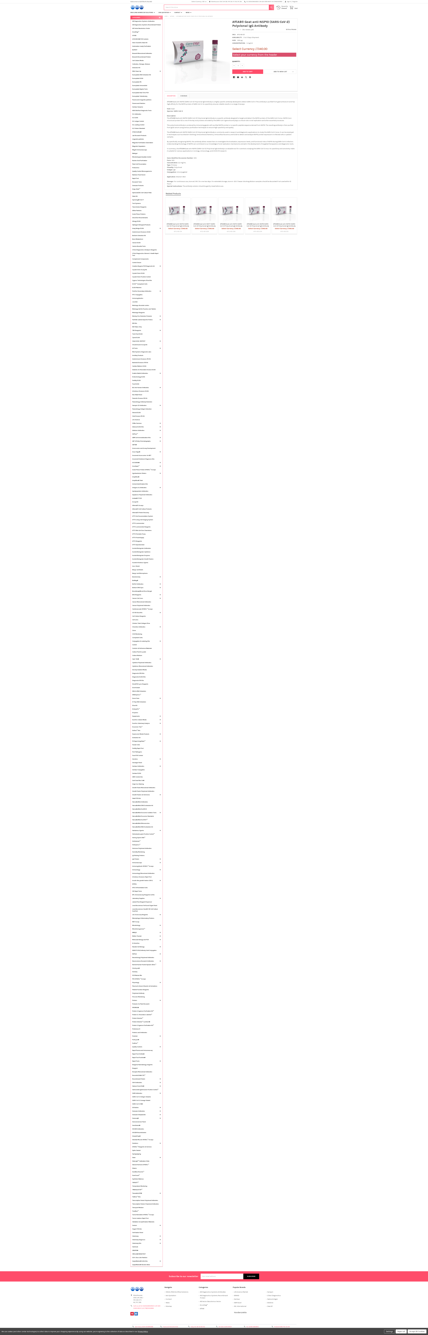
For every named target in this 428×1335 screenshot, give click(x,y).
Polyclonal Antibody (138, 993)
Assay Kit (135, 502)
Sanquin (270, 1292)
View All (270, 1306)
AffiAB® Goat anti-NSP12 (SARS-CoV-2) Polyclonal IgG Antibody (284, 225)
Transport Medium (138, 1207)
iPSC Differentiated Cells (140, 887)
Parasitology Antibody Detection (142, 402)
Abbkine (270, 1303)
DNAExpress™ (136, 695)
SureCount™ (136, 1175)
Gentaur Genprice (137, 107)
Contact (177, 12)
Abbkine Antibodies (138, 430)
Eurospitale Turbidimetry (139, 96)
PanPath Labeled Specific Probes (142, 319)
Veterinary (135, 1236)
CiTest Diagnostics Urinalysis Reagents (144, 250)
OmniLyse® (136, 968)
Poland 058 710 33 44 (282, 1327)
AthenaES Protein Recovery (140, 512)
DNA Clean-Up (136, 71)
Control (134, 645)
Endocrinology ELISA (138, 377)
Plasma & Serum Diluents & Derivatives (144, 986)
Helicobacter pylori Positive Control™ (143, 834)
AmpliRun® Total (137, 480)
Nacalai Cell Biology (138, 947)
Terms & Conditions (151, 1322)
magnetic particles (138, 139)
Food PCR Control (137, 755)
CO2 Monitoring (137, 634)
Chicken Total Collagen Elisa (141, 623)
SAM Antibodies (137, 1093)
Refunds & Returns (235, 1322)
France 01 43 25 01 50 (170, 1327)
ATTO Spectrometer (138, 544)
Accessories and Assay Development (143, 448)
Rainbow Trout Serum (138, 175)
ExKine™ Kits (136, 730)
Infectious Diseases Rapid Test (142, 877)
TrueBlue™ (135, 1211)
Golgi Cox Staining (138, 784)
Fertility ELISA (136, 380)
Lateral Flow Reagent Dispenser (142, 902)
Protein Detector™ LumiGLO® (141, 1022)
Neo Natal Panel (137, 394)
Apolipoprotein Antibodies (140, 491)
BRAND (236, 1295)
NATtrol (134, 954)
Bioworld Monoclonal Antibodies (142, 53)
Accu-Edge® (136, 452)
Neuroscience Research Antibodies (143, 961)
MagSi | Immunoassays (139, 150)
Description (171, 96)
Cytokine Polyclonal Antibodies (141, 662)
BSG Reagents (136, 595)
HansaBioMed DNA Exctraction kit (142, 805)
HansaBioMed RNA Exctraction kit (142, 827)
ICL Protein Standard (138, 128)
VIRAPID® (135, 1250)
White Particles (137, 210)
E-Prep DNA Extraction (139, 702)
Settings (389, 1331)
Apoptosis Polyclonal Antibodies (142, 494)
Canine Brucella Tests (139, 246)
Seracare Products (138, 185)
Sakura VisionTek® (138, 1086)
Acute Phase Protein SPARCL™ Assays (144, 469)
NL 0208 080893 (252, 1327)
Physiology (135, 982)
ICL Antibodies (136, 114)
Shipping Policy (193, 1322)
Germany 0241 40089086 (144, 1327)
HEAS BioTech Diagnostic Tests (142, 110)
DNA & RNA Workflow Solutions (141, 12)
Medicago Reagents (138, 312)
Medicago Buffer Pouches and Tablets (144, 309)
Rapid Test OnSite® (138, 1054)
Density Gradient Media (139, 670)
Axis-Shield (136, 566)
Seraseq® (135, 1118)
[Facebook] (234, 77)
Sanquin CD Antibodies (139, 405)
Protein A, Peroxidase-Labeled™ (142, 1014)
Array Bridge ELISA (138, 228)
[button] (280, 71)
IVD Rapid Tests (137, 891)
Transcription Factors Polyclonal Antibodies (145, 1204)
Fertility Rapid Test (138, 748)
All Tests (135, 348)
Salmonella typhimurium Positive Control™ (145, 1089)
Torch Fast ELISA (137, 334)
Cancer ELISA (136, 242)
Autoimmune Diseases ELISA (141, 232)
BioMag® (135, 580)
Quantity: (236, 61)
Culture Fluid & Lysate (139, 652)
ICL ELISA (135, 117)
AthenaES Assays (137, 505)
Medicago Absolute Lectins (140, 305)
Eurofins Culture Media (139, 720)
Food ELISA (135, 384)
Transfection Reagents (139, 207)
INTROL (134, 884)
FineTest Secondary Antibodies (141, 291)
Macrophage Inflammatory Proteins (143, 918)
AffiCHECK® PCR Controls (140, 39)
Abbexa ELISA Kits (138, 427)
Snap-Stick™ (136, 189)
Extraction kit (136, 737)
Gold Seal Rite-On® (138, 780)
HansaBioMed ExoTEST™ (140, 820)
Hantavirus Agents (138, 830)
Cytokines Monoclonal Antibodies (142, 666)
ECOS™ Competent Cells (139, 284)
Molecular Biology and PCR (140, 939)
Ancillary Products (137, 355)
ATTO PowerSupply (138, 537)
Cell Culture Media (138, 60)
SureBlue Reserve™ (138, 1172)
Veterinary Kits (136, 1243)
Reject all (401, 1331)
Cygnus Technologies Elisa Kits (142, 280)
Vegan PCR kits (137, 1229)
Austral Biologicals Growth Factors (142, 559)
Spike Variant (136, 1150)
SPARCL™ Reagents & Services (142, 1147)
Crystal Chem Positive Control (141, 277)
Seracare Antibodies (138, 1111)
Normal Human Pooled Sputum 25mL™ (144, 964)
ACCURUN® (136, 462)
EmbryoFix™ (136, 709)
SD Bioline (135, 1107)
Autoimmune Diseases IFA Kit (141, 359)
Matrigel (134, 153)
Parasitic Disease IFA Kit (139, 398)
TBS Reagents (136, 330)
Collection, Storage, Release (141, 64)
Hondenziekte (240, 1312)
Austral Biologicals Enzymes (141, 555)
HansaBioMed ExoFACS (139, 809)
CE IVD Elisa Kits (137, 612)
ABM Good (237, 1303)
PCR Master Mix (137, 975)
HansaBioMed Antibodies (140, 802)
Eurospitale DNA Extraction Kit (141, 75)
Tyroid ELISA (136, 337)
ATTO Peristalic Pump (139, 534)
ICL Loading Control (138, 125)
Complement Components (140, 259)
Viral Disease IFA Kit (138, 416)
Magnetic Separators (138, 146)
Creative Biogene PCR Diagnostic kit (143, 266)
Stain (134, 1157)
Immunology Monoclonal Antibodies (143, 873)
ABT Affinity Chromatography (141, 441)
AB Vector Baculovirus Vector (141, 28)
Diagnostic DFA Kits (138, 673)
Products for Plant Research (140, 1004)
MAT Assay (135, 922)
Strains (134, 1168)
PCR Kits (135, 972)
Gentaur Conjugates (138, 770)
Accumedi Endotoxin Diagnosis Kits (143, 459)
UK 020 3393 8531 (225, 1327)
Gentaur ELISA (136, 773)
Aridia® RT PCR (137, 498)
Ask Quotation (163, 12)
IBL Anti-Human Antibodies (140, 387)
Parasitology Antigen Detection (142, 409)
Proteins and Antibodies (139, 1032)
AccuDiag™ (135, 32)
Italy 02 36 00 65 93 (198, 1327)
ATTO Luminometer (138, 523)
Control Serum (136, 262)
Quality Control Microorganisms (142, 171)
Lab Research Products (139, 135)
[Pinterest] (250, 77)
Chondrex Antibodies (138, 627)
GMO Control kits (137, 777)
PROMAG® (135, 1007)
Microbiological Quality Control (141, 157)
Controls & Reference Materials (142, 648)
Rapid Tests (136, 1061)
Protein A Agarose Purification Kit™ (143, 1011)
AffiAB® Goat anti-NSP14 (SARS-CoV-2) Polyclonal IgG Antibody (178, 225)
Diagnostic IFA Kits (138, 680)
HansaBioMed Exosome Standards (143, 816)
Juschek (135, 302)
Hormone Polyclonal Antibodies (142, 848)
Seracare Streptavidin (139, 1114)
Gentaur (237, 1299)
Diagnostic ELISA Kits (139, 677)
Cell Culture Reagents (139, 616)
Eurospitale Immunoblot (139, 85)
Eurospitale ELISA (137, 78)
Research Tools (137, 182)
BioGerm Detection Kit (139, 235)
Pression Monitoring (138, 997)
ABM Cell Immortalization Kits (141, 437)
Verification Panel (137, 1232)
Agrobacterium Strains (139, 473)
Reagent (135, 1068)
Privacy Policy (276, 1322)
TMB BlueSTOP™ (137, 1189)
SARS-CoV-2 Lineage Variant (141, 1100)
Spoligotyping (136, 1154)
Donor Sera (135, 698)
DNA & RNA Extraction (139, 691)
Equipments (136, 716)
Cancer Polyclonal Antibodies (141, 605)
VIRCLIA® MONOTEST (139, 1254)
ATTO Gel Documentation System (142, 516)
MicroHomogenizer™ (138, 929)
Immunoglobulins (137, 298)
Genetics (135, 759)
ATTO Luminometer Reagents (141, 527)
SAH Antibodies (137, 1082)
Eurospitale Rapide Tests (140, 89)
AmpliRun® (135, 477)
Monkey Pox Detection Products (142, 316)
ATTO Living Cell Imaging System (142, 519)
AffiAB (134, 35)
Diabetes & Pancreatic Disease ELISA (144, 369)
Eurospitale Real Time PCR (140, 92)
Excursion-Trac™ (137, 727)
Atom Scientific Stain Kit (139, 42)
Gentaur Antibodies (138, 766)
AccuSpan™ (135, 466)
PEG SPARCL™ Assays (139, 979)
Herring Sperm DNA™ (138, 837)
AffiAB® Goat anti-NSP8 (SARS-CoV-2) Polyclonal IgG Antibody (258, 225)
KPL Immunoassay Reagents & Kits (143, 895)
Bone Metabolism (137, 239)
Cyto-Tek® (135, 659)
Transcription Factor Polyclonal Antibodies (145, 1200)
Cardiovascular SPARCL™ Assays (142, 609)
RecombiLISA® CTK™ (138, 1075)
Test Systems (136, 203)
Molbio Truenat (136, 936)
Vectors (134, 1225)
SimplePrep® (136, 1136)
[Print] (242, 77)
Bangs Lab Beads (137, 570)
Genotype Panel (137, 762)
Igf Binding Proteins (138, 855)
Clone (134, 630)
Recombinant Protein (138, 1079)
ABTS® (134, 444)
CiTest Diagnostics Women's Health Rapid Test (145, 254)
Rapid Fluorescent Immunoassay (142, 1050)
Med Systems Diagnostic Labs (141, 352)
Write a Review (291, 29)
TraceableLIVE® (137, 1193)
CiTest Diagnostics (274, 1295)
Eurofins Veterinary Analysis (141, 723)
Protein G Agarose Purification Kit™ (143, 1025)
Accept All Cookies (417, 1331)
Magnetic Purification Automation (142, 142)
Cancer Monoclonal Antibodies (141, 602)
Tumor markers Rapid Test (140, 1218)
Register (295, 1)
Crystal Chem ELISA (138, 273)
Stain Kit (135, 196)
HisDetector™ (136, 841)
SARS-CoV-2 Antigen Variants (141, 1097)
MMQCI (134, 932)
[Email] (238, 77)
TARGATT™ (135, 1182)
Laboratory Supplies (138, 898)
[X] (246, 77)
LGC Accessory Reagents (140, 914)
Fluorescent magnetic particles (141, 100)
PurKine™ (135, 1043)
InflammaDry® (136, 132)
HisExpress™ (136, 845)
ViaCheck (135, 1247)
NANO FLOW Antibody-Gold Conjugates (144, 950)
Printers (134, 1000)
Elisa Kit (134, 705)
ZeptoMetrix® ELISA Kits (140, 1261)
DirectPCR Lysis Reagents (140, 684)
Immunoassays (137, 862)
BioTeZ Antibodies (137, 584)
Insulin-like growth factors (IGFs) (142, 880)
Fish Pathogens (137, 752)
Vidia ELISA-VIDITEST (138, 341)
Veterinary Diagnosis (138, 1239)
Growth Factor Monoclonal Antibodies (143, 787)
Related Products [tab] (173, 193)
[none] (198, 52)
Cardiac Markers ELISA (139, 366)
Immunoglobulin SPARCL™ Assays (143, 866)
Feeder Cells (136, 745)
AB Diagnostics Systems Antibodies (143, 21)
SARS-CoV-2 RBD (137, 1104)
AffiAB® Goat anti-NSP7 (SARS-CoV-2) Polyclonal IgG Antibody (204, 225)
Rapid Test (135, 178)
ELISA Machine (136, 287)
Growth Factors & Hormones (141, 795)
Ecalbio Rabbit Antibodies (140, 373)
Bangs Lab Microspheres (140, 573)
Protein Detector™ (137, 1018)
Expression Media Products (140, 734)
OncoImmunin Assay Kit (139, 344)
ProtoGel (135, 1036)
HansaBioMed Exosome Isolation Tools (144, 812)
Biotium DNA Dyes (137, 587)
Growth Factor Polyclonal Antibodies (143, 791)
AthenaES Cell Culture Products (142, 509)
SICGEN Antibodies (138, 1129)
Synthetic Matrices (138, 1179)
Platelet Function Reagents (140, 989)
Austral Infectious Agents (140, 562)
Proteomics (135, 167)
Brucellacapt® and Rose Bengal (142, 591)
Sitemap (169, 1306)
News (188, 12)
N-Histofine (135, 943)
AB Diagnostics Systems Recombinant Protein (146, 25)
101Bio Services (137, 423)
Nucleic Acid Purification (139, 160)
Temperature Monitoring (139, 1186)
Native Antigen (272, 1299)
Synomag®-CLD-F (138, 200)
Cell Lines (135, 620)
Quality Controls (137, 1047)
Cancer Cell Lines (137, 598)
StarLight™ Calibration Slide (140, 1161)
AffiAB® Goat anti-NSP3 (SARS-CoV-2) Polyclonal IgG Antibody (231, 225)
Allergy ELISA (136, 221)
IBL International (240, 1306)
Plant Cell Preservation (139, 164)
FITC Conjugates (137, 294)
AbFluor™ (135, 434)
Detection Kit (136, 67)
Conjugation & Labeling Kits (141, 641)
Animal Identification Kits (140, 484)
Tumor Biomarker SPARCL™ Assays (143, 1214)
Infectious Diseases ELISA (140, 391)
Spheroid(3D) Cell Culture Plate (142, 192)
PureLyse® (135, 1039)
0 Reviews (183, 96)
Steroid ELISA (136, 412)
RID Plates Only (137, 327)
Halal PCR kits (136, 798)
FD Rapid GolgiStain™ (138, 741)
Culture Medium (137, 655)
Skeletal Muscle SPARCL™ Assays (142, 1139)
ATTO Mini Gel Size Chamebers (142, 530)
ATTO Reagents (137, 541)
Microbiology (136, 925)
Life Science (136, 419)
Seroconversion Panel (139, 1122)
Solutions (135, 1143)
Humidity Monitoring (138, 852)
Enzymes (135, 712)
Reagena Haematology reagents (142, 1064)
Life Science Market (241, 1292)
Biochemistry (136, 577)
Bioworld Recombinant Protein (141, 57)
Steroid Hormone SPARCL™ (140, 1164)
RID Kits (134, 323)
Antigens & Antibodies (139, 487)
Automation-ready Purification (141, 46)
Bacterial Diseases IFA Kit (140, 362)
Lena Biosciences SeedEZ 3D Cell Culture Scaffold (145, 910)
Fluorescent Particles (138, 103)
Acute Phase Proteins (139, 214)
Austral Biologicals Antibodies (141, 548)
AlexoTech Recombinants (140, 217)
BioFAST (134, 50)
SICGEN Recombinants (139, 1132)
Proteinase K (136, 1029)
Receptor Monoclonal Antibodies (142, 1072)
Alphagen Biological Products (141, 225)
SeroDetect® (136, 1125)
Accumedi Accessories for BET (141, 455)
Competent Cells (137, 637)
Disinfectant (136, 687)
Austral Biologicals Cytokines (141, 552)
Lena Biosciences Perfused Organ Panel (144, 905)
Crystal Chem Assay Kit (139, 269)
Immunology (136, 870)
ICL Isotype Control (138, 121)
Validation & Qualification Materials (143, 1222)
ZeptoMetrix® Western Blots (141, 1264)
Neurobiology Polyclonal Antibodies (143, 957)
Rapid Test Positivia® (138, 1057)
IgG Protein (135, 859)
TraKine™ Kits (136, 1197)
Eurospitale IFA (136, 82)
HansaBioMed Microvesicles (141, 823)
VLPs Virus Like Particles (139, 1257)
